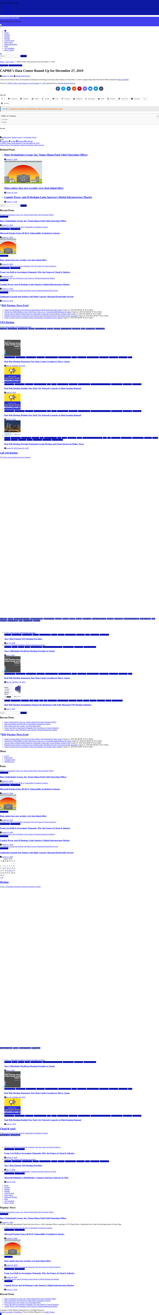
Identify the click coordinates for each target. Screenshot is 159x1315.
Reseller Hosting (116, 384)
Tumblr (6, 8)
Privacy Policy (9, 50)
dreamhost (58, 619)
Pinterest (21, 141)
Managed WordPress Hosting (101, 384)
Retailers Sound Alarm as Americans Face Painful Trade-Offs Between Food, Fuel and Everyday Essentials (41, 316)
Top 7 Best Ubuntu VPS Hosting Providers (19, 333)
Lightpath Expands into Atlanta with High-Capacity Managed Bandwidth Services (37, 296)
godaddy (72, 619)
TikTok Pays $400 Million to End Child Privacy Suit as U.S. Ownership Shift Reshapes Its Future (37, 312)
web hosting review (30, 137)
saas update (148, 438)
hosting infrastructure (99, 619)
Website (7, 39)
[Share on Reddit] (74, 88)
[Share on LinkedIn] (69, 88)
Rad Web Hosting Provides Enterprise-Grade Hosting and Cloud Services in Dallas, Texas (44, 444)
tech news (14, 440)
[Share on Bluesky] (90, 88)
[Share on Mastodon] (85, 88)
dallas (42, 438)
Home (6, 33)
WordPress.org (9, 762)
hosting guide (87, 619)
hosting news (6, 137)
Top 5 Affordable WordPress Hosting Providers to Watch (29, 651)
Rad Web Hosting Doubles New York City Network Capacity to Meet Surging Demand (42, 388)
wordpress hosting (90, 647)
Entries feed (8, 758)
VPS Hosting (7, 322)
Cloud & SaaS (9, 40)
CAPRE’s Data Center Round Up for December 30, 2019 (19, 143)
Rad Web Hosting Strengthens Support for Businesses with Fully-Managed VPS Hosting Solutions (47, 705)
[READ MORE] (123, 80)
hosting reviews (17, 137)
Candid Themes (49, 1312)
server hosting (28, 621)
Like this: (5, 119)
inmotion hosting (40, 329)
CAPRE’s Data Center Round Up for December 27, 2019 (26, 83)
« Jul (1, 877)
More (6, 46)
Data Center (8, 42)
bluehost (10, 619)
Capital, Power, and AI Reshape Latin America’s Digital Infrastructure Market (48, 197)
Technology (22, 440)
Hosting (7, 37)
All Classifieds (9, 48)
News (105, 438)
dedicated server (48, 619)
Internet (79, 438)
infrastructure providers (131, 619)
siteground (36, 621)
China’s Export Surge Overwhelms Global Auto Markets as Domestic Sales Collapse (33, 318)
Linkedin (29, 141)
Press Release (104, 357)
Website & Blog (57, 440)
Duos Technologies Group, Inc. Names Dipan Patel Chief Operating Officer (46, 154)
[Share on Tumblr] (101, 88)
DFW (49, 384)
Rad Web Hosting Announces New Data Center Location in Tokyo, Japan (37, 361)
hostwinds (110, 619)
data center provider (15, 65)
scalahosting (76, 329)
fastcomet (65, 619)
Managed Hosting (93, 357)
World (130, 357)
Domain (7, 35)
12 (8, 868)
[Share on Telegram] (96, 88)
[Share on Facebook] (58, 88)
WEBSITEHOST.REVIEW (9, 18)
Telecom (30, 440)
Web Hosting (123, 357)
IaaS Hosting (81, 357)
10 (3, 868)
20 (10, 870)
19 (8, 870)
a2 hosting (3, 329)
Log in (6, 756)
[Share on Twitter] (63, 88)
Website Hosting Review (66, 83)
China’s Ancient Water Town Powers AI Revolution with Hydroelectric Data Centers (33, 310)
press (109, 438)
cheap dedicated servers (22, 619)
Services (155, 438)
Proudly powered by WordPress (11, 1312)
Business (7, 438)
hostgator (79, 619)
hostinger (31, 329)
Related (4, 122)
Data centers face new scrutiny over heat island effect (33, 188)
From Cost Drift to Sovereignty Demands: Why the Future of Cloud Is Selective (35, 272)
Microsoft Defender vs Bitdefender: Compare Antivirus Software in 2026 (36, 1178)
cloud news (35, 438)
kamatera (50, 329)
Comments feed (9, 760)
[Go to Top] (1, 1314)
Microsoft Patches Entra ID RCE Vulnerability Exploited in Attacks (30, 233)
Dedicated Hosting (10, 44)
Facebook (5, 141)
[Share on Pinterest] (79, 88)
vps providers (100, 329)
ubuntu (83, 329)
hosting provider (62, 384)
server (21, 621)
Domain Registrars (64, 357)
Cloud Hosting (15, 229)
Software (7, 440)
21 (12, 870)
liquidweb (56, 329)
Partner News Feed (17, 305)
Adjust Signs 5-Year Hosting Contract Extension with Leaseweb (22, 145)
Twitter (6, 6)
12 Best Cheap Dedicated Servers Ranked (18, 625)
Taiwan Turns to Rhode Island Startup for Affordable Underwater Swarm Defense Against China (37, 314)
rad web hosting (66, 329)
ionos (153, 619)
